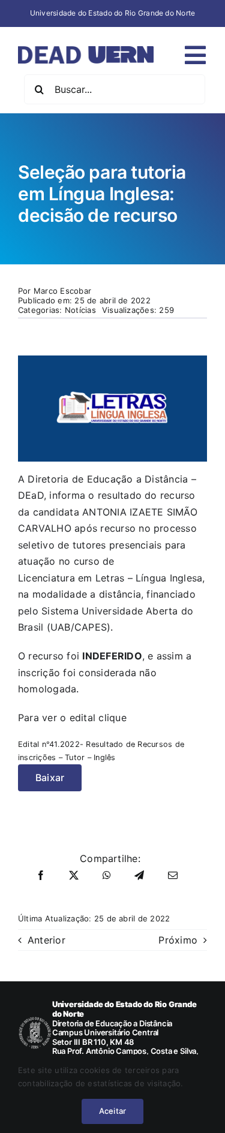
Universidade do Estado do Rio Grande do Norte (113, 12)
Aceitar (112, 1111)
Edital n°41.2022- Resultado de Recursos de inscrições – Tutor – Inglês (101, 751)
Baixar (49, 778)
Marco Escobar (62, 291)
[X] (74, 875)
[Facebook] (41, 875)
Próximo (177, 940)
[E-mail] (173, 875)
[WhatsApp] (107, 875)
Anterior (46, 940)
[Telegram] (139, 875)
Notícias (80, 310)
